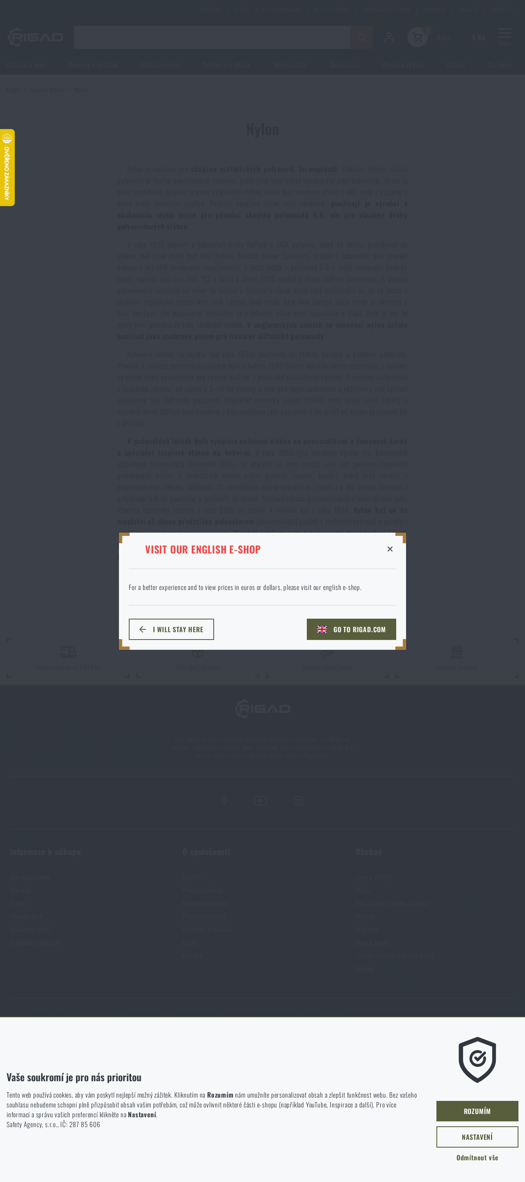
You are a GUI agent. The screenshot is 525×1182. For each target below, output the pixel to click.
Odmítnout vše (477, 1157)
